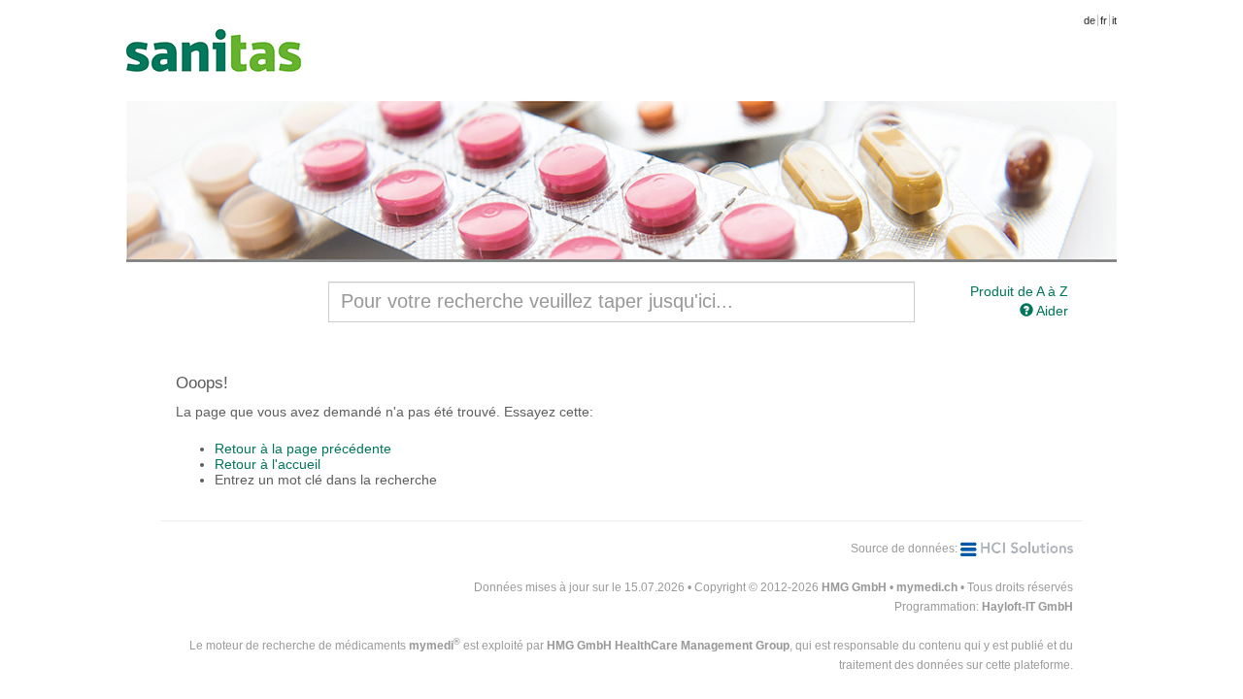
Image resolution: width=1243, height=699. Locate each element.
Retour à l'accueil (267, 464)
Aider (1050, 310)
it (1114, 20)
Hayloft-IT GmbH (1027, 607)
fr (1103, 20)
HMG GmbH (854, 587)
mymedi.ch (926, 587)
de (1089, 20)
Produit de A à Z (1019, 291)
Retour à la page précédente (303, 448)
